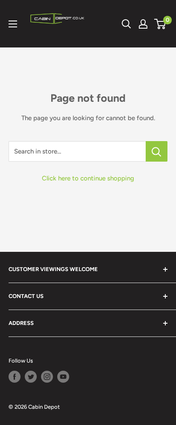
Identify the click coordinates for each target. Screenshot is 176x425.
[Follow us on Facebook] (15, 377)
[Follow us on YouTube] (63, 377)
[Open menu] (13, 24)
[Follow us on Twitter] (31, 377)
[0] (160, 24)
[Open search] (126, 24)
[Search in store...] (156, 151)
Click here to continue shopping (88, 178)
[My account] (143, 24)
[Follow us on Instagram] (47, 377)
